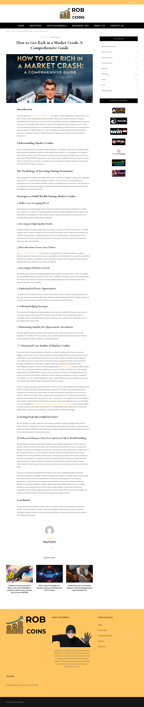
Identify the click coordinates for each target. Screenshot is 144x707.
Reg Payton (55, 37)
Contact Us (117, 25)
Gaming (104, 68)
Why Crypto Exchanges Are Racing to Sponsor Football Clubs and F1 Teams (49, 587)
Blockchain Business (109, 46)
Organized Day (107, 90)
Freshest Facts (107, 63)
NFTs (103, 85)
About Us (99, 25)
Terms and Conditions (105, 636)
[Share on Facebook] (8, 115)
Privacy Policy (102, 630)
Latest (44, 37)
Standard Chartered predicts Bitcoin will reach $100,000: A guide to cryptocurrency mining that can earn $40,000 (19, 588)
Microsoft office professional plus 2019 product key (53, 404)
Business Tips (80, 25)
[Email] (8, 132)
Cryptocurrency (57, 25)
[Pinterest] (8, 127)
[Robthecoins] (72, 13)
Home (21, 25)
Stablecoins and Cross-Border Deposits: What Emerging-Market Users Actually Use (79, 587)
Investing (35, 25)
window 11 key (66, 366)
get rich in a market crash (41, 116)
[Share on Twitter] (8, 121)
